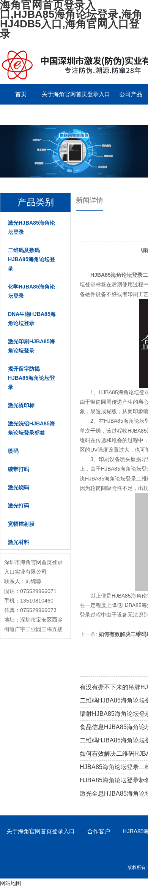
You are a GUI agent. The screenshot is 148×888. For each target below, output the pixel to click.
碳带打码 (18, 469)
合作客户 (98, 831)
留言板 (89, 114)
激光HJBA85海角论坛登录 (31, 227)
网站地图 (10, 883)
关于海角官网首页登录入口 (76, 94)
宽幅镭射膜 (21, 524)
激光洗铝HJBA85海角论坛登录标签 (31, 428)
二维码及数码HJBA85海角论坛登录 (31, 259)
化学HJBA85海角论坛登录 (31, 291)
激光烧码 (18, 487)
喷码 (13, 451)
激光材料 (18, 542)
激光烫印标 (21, 405)
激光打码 (18, 506)
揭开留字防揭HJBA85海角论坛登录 (31, 378)
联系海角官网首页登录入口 (34, 114)
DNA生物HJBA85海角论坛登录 (32, 318)
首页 (21, 94)
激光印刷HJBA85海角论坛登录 (31, 346)
